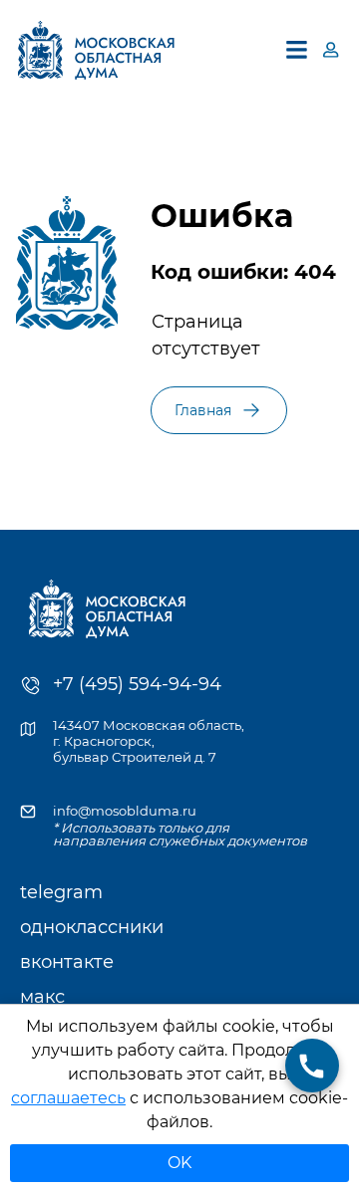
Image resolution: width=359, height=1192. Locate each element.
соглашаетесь (68, 1097)
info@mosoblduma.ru (124, 811)
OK (179, 1162)
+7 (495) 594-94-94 (137, 684)
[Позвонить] (312, 1065)
